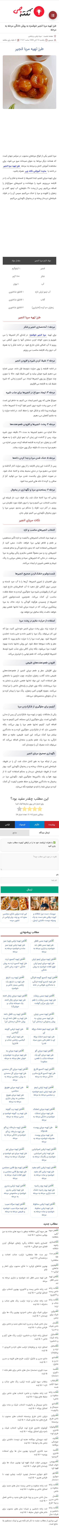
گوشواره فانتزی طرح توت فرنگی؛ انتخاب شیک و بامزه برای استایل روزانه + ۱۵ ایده (24, 1429)
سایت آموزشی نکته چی (35, 171)
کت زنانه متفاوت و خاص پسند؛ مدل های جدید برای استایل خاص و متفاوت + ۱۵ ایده (24, 1487)
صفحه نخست (48, 36)
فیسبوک (22, 824)
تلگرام (37, 824)
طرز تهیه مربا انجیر (29, 49)
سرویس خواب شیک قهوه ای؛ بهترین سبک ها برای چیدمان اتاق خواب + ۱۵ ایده (24, 1464)
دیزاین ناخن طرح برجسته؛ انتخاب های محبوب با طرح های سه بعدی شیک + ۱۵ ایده (24, 1418)
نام (57, 874)
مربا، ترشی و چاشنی (35, 36)
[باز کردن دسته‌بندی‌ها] (53, 15)
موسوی (50, 40)
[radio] (39, 809)
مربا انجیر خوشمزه (38, 335)
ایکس (7, 824)
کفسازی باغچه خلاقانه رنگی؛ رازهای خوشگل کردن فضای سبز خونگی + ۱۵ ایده (24, 1244)
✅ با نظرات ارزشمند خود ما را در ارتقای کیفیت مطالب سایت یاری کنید (31, 844)
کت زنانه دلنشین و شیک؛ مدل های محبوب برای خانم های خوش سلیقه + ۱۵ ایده (24, 1510)
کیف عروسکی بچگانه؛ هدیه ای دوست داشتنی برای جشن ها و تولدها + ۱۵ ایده (24, 1441)
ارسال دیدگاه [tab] (44, 832)
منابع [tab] (15, 832)
